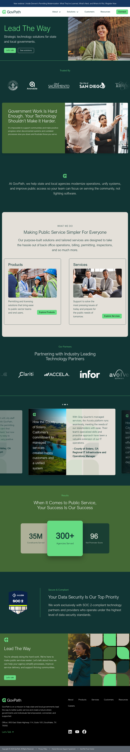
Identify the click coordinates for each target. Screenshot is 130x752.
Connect (122, 12)
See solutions (26, 50)
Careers (71, 706)
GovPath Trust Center (87, 749)
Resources (123, 699)
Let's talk (10, 50)
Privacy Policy (42, 749)
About (70, 699)
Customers (109, 699)
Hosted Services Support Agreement (64, 749)
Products (82, 699)
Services (95, 699)
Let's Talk (6, 732)
